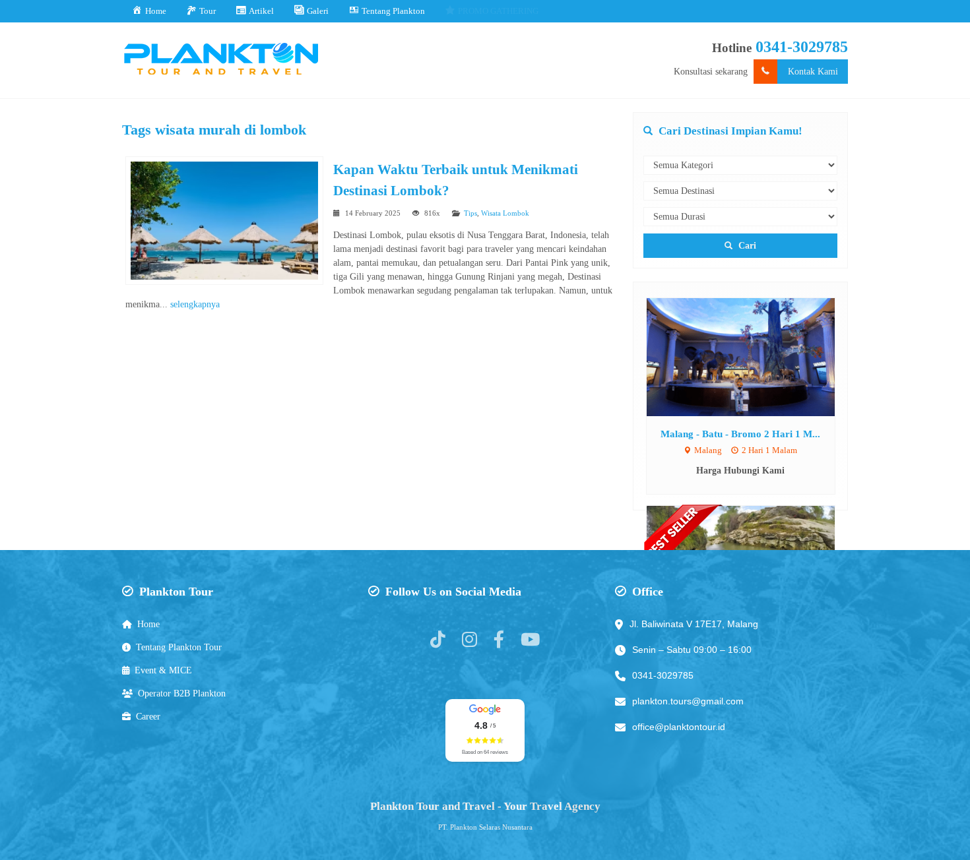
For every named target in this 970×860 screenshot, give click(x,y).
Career (148, 717)
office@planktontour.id (678, 727)
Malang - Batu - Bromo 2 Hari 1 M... (740, 433)
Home (148, 624)
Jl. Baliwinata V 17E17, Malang (694, 624)
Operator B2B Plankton (182, 693)
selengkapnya (195, 304)
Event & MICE (163, 670)
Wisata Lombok (505, 213)
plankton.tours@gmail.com (688, 701)
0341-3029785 (802, 46)
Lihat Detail (752, 356)
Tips (470, 213)
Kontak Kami (813, 72)
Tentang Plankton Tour (179, 647)
